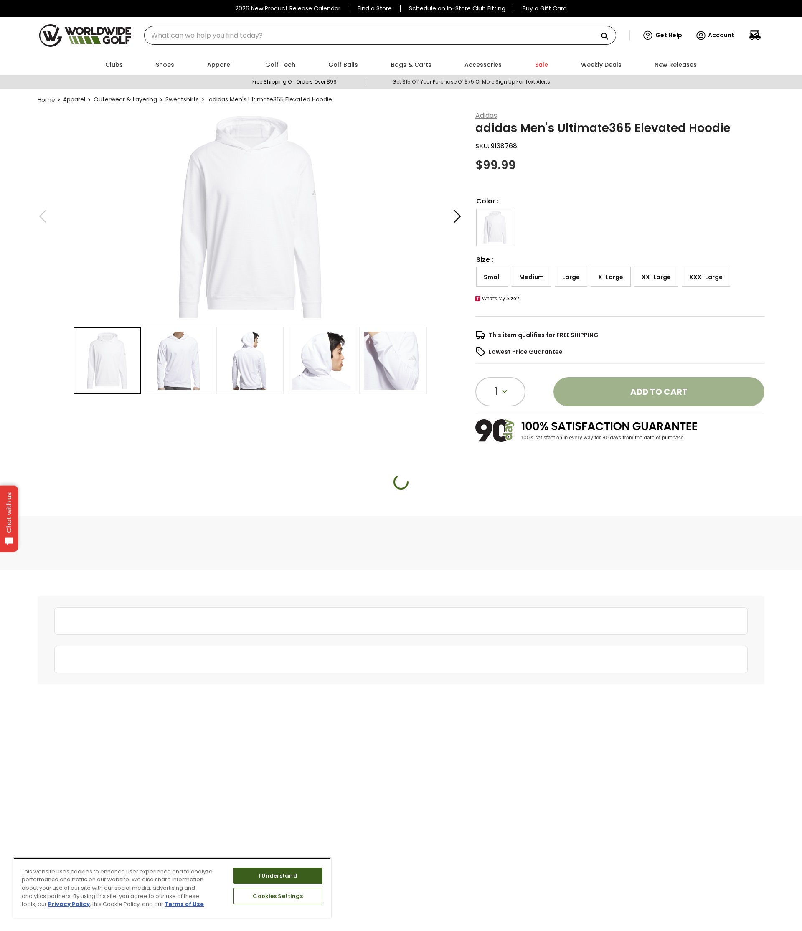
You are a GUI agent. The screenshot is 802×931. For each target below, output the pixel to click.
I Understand (278, 876)
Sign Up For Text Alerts (522, 81)
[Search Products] (607, 36)
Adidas (486, 115)
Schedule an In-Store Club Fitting (457, 8)
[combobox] (380, 35)
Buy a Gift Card (545, 8)
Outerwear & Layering (125, 99)
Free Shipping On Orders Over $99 (294, 81)
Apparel (74, 99)
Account (721, 35)
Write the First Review (401, 629)
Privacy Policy (69, 904)
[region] (172, 888)
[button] (662, 35)
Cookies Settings (278, 896)
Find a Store (375, 8)
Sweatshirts (182, 99)
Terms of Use (184, 904)
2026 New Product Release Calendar (287, 8)
